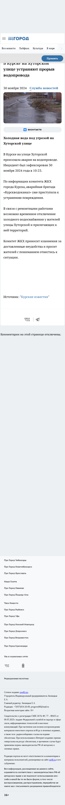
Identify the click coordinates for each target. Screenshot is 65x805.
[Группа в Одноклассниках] (23, 665)
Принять (52, 58)
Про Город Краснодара (15, 646)
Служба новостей (44, 88)
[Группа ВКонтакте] (32, 129)
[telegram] (38, 319)
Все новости (9, 48)
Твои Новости (11, 603)
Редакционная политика (16, 678)
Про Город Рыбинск (14, 609)
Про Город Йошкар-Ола (16, 594)
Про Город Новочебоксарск (18, 566)
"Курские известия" (34, 297)
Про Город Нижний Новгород (19, 624)
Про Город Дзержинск (15, 631)
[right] (61, 48)
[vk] (27, 319)
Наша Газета (10, 581)
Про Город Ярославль (15, 573)
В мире (51, 48)
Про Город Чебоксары (15, 560)
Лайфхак (24, 48)
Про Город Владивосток (16, 637)
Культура (38, 48)
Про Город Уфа (11, 616)
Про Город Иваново (14, 588)
